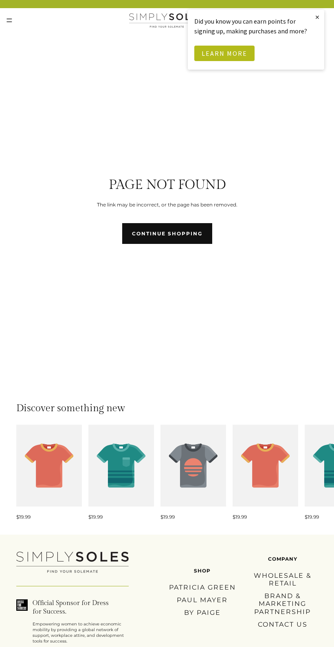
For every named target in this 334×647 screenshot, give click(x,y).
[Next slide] (309, 473)
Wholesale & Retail (283, 579)
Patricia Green (202, 587)
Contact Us (283, 624)
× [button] (317, 17)
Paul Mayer (202, 600)
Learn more (224, 53)
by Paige (202, 612)
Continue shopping (167, 233)
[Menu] (9, 20)
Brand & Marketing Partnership (282, 603)
